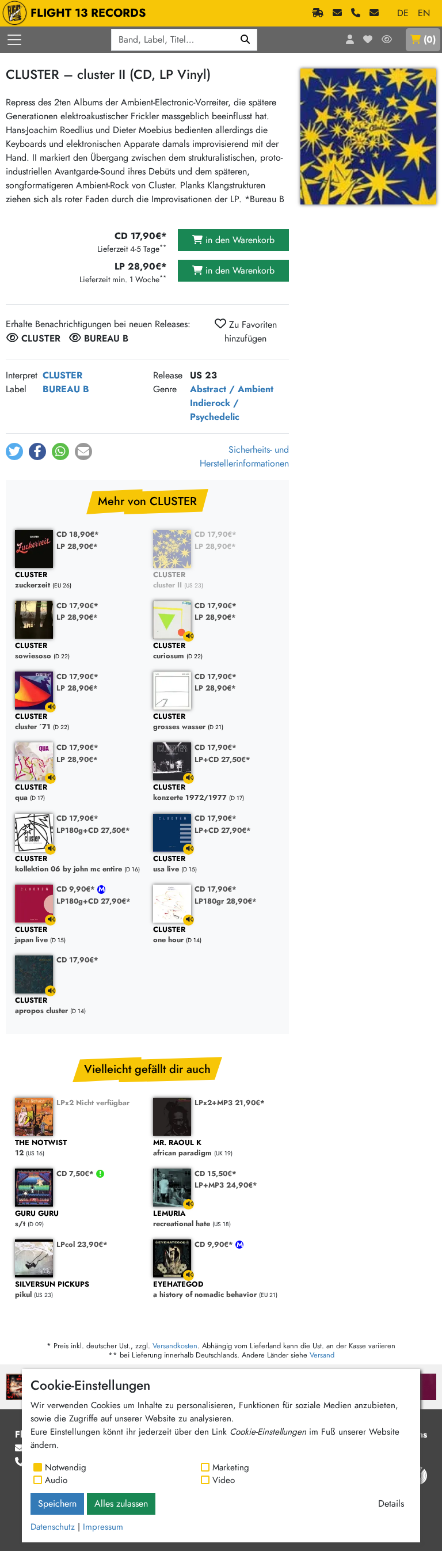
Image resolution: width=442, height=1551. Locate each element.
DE (403, 13)
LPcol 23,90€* (82, 1244)
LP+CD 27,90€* (223, 830)
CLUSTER (62, 375)
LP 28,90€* (77, 546)
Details (391, 1503)
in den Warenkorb (239, 240)
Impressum (103, 1526)
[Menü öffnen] (14, 39)
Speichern (57, 1503)
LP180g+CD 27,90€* (93, 901)
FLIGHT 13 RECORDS (88, 13)
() (430, 39)
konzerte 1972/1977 (190, 793)
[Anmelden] (350, 39)
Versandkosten (175, 1345)
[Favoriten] (368, 39)
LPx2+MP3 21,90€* (230, 1102)
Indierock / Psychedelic (214, 409)
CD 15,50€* (216, 1173)
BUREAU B (66, 389)
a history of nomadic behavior (205, 1290)
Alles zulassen (121, 1503)
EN (424, 13)
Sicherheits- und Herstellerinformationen (244, 456)
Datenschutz (53, 1526)
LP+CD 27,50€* (222, 759)
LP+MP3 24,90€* (226, 1185)
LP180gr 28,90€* (226, 901)
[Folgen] (387, 39)
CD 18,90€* (77, 534)
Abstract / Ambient (231, 389)
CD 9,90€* (76, 888)
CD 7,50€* (76, 1173)
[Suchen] (245, 40)
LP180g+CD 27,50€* (93, 830)
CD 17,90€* (216, 534)
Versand (322, 1354)
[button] (14, 451)
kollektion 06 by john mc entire (68, 864)
